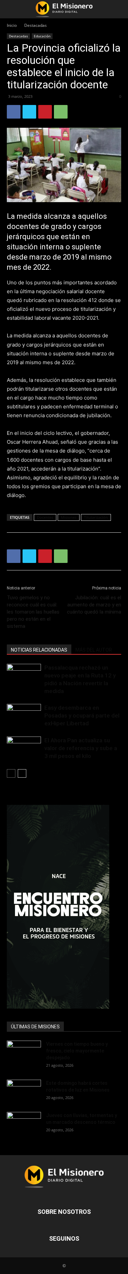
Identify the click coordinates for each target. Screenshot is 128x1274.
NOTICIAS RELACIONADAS (39, 650)
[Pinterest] (45, 112)
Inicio (12, 25)
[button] (12, 9)
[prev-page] (11, 773)
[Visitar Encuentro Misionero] (64, 907)
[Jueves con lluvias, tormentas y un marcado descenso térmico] (24, 1123)
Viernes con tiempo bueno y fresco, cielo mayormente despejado (77, 1050)
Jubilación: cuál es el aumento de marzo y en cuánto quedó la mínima (94, 605)
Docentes (45, 517)
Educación (42, 36)
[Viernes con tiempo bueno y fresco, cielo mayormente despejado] (24, 1052)
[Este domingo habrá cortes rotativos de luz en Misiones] (24, 1089)
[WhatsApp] (61, 112)
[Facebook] (13, 112)
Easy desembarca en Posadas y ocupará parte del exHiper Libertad (81, 715)
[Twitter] (29, 112)
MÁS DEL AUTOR (93, 650)
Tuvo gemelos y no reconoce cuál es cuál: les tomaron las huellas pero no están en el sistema (33, 612)
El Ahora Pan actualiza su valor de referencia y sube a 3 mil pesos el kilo (80, 748)
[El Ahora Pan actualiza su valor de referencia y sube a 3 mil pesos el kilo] (24, 748)
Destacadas (35, 25)
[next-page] (22, 773)
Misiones (68, 517)
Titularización (96, 517)
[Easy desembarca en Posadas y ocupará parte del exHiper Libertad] (24, 715)
